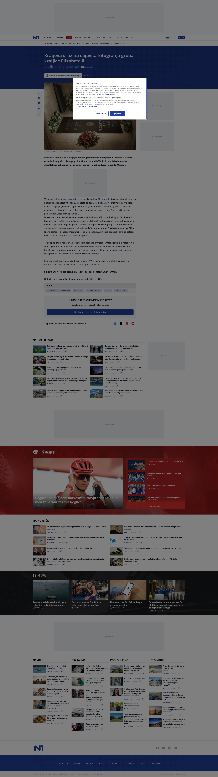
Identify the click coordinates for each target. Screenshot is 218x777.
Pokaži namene (100, 114)
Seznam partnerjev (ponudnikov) (86, 106)
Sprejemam (117, 114)
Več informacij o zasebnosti (107, 94)
